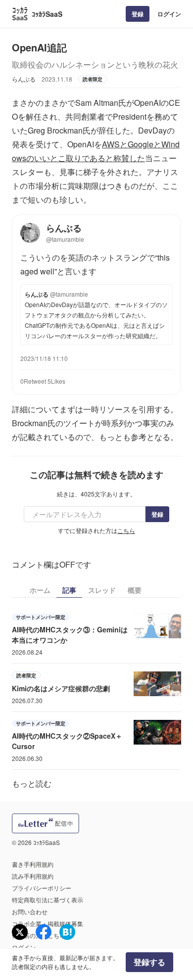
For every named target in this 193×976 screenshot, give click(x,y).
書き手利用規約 (32, 864)
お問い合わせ (30, 911)
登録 (138, 13)
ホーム (40, 590)
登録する (149, 962)
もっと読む (31, 783)
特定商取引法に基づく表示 (47, 899)
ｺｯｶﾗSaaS (47, 14)
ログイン (169, 14)
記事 (69, 590)
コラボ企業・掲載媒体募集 (47, 923)
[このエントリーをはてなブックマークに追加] (67, 932)
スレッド (102, 590)
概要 (135, 590)
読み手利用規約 (32, 876)
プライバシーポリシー (41, 888)
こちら (126, 530)
